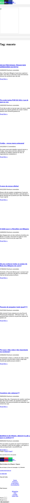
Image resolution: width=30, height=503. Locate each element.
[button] (15, 5)
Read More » (4, 79)
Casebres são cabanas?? (10, 393)
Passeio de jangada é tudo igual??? (14, 307)
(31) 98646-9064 (3, 473)
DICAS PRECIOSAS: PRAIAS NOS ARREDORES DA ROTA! (13, 66)
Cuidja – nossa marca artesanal (12, 143)
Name (2, 498)
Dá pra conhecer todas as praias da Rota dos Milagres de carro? (13, 265)
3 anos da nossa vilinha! (9, 186)
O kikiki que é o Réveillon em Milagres (14, 229)
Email (2, 500)
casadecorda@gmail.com (5, 470)
